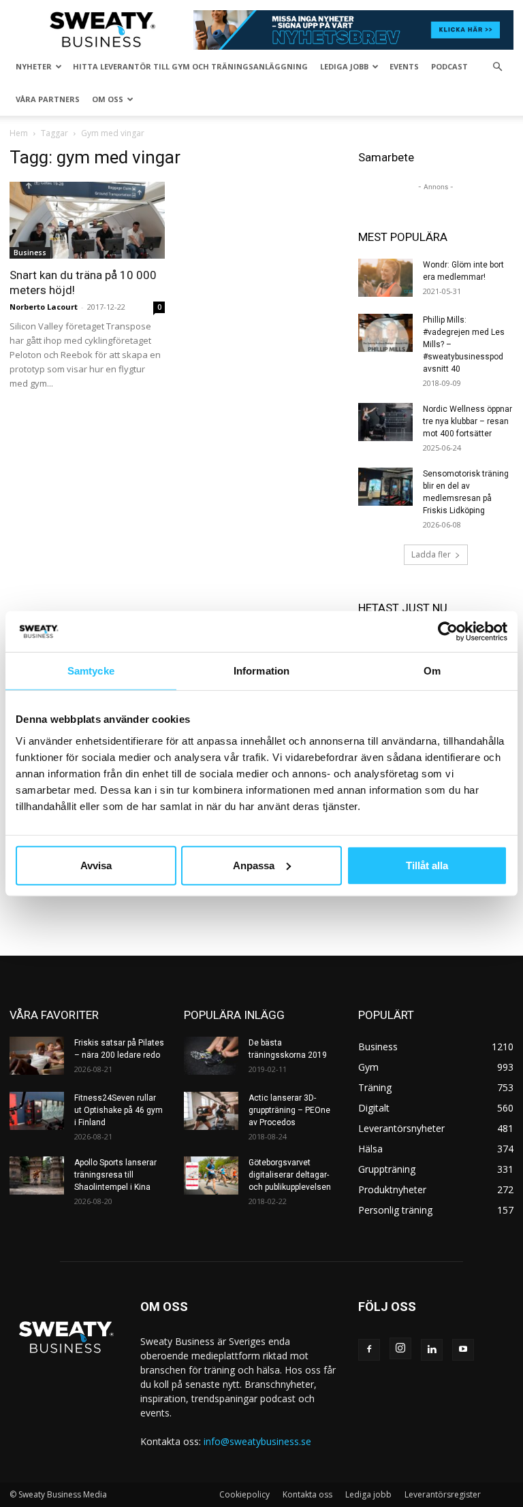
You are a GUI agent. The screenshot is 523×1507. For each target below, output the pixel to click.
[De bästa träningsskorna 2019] (211, 1056)
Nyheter (34, 66)
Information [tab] (261, 671)
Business (30, 252)
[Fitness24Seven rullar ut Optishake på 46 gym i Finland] (37, 1111)
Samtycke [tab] (90, 671)
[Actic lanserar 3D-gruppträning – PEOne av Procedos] (211, 1111)
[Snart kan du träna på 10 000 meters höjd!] (87, 220)
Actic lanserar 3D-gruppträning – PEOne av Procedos (289, 1110)
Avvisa (96, 865)
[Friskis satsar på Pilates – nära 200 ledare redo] (37, 1056)
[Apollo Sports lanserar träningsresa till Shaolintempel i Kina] (37, 1175)
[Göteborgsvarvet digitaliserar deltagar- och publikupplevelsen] (211, 1175)
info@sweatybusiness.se (257, 1441)
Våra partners (48, 99)
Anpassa (253, 865)
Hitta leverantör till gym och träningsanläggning (190, 66)
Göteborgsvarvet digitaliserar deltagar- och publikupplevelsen (290, 1175)
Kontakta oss (307, 1494)
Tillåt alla (427, 865)
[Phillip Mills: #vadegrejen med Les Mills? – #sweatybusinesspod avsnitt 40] (385, 333)
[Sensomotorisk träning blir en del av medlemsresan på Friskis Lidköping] (385, 487)
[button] (497, 67)
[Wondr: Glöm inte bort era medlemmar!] (385, 278)
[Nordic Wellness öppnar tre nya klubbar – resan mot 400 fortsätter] (385, 422)
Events (404, 66)
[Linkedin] (432, 1350)
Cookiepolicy (244, 1494)
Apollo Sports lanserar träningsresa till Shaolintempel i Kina (115, 1175)
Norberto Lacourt (44, 307)
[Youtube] (463, 1350)
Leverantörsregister (443, 1494)
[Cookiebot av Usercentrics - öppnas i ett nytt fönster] (447, 631)
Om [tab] (432, 671)
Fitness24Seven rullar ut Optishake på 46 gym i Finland (118, 1110)
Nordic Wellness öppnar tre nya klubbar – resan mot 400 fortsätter (467, 421)
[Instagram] (400, 1348)
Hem (19, 133)
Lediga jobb (344, 66)
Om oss (107, 99)
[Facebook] (369, 1350)
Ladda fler (431, 554)
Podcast (449, 66)
